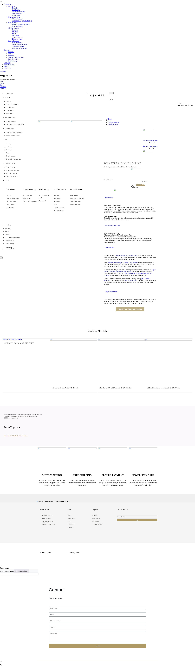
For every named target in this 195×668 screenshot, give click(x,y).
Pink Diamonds (113, 124)
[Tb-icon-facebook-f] (119, 531)
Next (150, 145)
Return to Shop (21, 571)
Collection (8, 97)
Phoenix (8, 101)
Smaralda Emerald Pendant (164, 388)
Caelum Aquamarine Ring (19, 343)
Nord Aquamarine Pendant (115, 388)
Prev (150, 128)
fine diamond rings (131, 280)
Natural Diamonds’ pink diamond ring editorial (123, 263)
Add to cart (140, 185)
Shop (109, 121)
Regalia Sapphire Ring (65, 388)
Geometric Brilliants (12, 104)
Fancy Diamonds (113, 123)
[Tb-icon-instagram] (126, 531)
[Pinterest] (133, 531)
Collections (9, 94)
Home (110, 119)
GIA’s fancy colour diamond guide (126, 255)
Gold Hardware (10, 107)
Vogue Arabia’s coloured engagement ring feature (130, 270)
